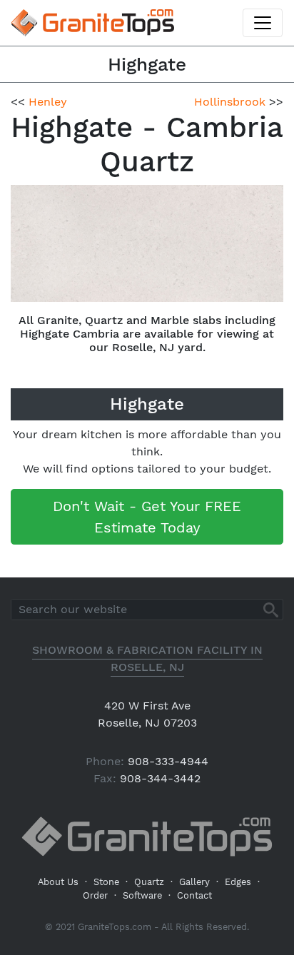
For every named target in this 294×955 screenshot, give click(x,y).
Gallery (194, 881)
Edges (238, 881)
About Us (58, 881)
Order (95, 895)
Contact (194, 895)
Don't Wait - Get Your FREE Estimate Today (147, 516)
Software (142, 895)
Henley (48, 101)
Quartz (149, 881)
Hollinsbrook (229, 101)
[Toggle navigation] (263, 23)
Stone (106, 881)
